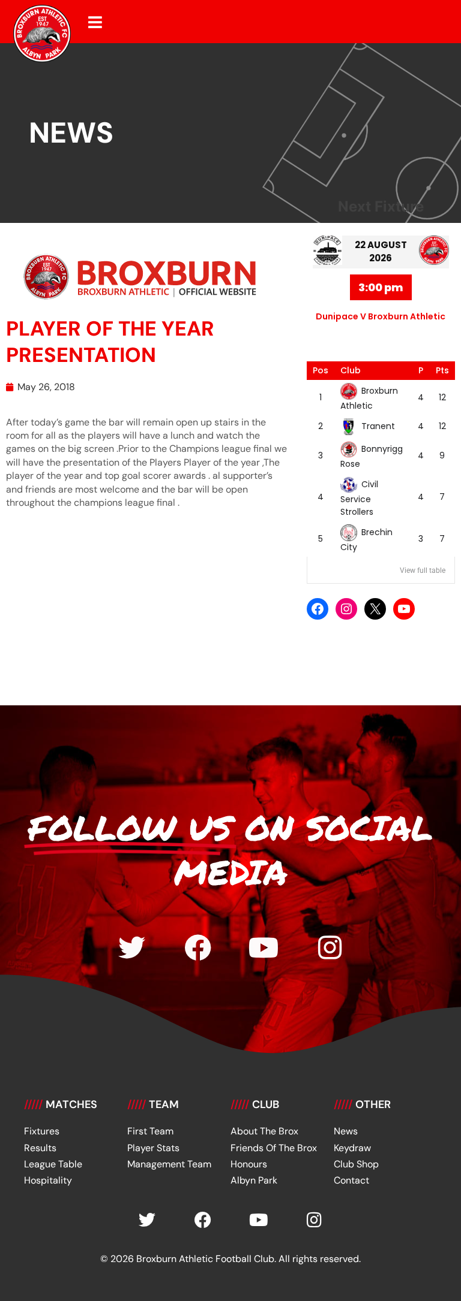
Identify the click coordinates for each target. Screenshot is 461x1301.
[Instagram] (346, 609)
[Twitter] (131, 947)
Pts (442, 370)
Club (350, 370)
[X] (375, 609)
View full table (422, 570)
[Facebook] (317, 609)
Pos (320, 370)
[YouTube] (404, 609)
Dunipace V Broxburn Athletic (380, 316)
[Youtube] (263, 947)
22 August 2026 (381, 252)
